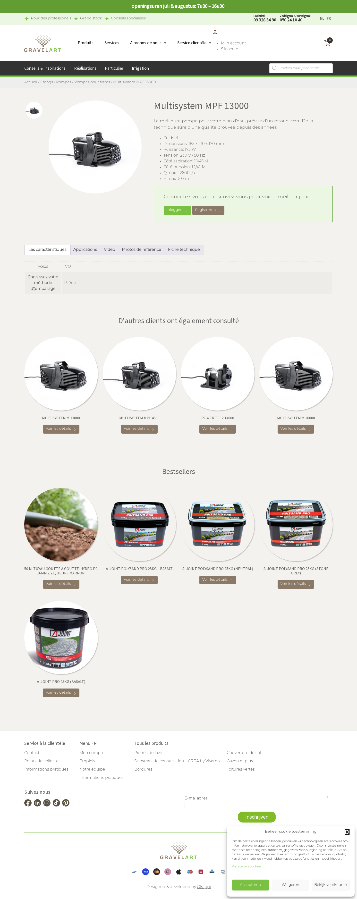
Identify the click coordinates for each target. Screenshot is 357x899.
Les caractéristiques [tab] (47, 250)
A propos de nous (146, 43)
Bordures (143, 770)
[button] (347, 832)
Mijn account (233, 43)
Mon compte (91, 753)
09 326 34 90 (265, 18)
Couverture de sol (244, 753)
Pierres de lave (148, 753)
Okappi (204, 887)
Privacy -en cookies (246, 866)
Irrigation (140, 68)
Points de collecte (41, 761)
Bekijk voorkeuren (330, 885)
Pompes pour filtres (92, 82)
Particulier (114, 68)
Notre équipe (92, 770)
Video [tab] (109, 250)
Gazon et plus (240, 761)
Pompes (63, 82)
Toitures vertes (241, 770)
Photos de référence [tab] (141, 250)
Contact (31, 753)
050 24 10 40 (295, 18)
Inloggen (175, 210)
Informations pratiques (46, 770)
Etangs (46, 82)
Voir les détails (58, 429)
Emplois (87, 761)
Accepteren (250, 885)
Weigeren (290, 885)
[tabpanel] (95, 147)
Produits (86, 43)
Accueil (30, 82)
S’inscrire (229, 49)
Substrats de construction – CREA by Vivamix (177, 761)
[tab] (34, 110)
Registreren (205, 210)
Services (111, 43)
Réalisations (85, 68)
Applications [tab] (85, 250)
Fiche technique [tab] (184, 250)
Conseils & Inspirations (45, 68)
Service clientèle (191, 43)
